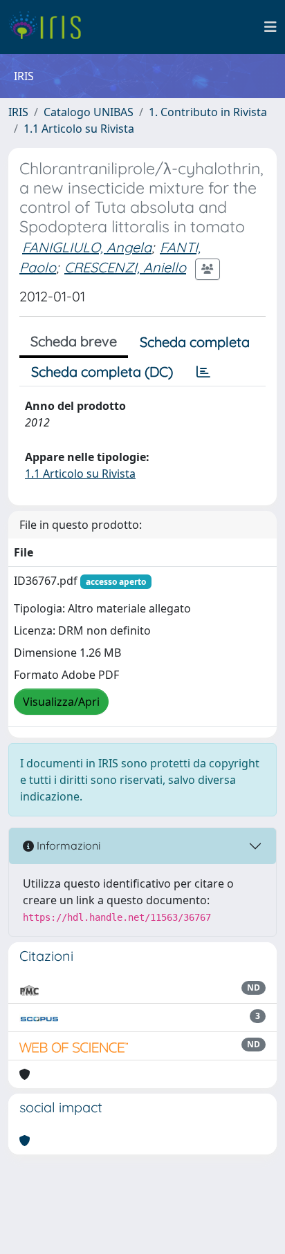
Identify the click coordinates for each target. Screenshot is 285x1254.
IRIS (18, 112)
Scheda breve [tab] (73, 341)
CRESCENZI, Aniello (125, 267)
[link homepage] (50, 27)
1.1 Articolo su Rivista (79, 128)
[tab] (203, 371)
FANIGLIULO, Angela (86, 247)
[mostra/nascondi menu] (270, 27)
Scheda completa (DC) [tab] (102, 371)
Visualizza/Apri (61, 701)
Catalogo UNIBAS (89, 112)
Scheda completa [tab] (195, 341)
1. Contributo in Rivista (208, 112)
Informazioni (67, 845)
